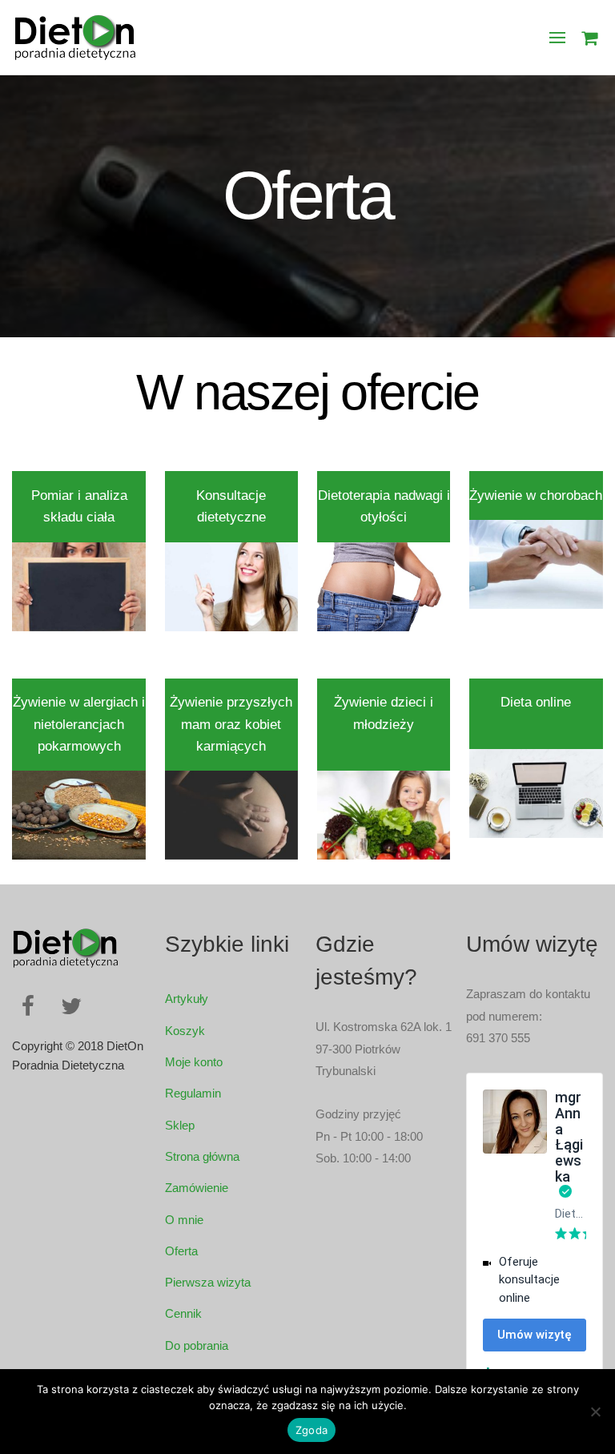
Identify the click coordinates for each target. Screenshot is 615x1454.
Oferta (181, 1251)
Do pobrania (196, 1345)
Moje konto (194, 1062)
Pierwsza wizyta (208, 1282)
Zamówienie (196, 1187)
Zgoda (311, 1430)
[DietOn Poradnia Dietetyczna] (74, 51)
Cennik (183, 1313)
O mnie (184, 1219)
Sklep (180, 1125)
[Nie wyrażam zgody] (595, 1412)
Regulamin (193, 1093)
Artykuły (186, 998)
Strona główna (202, 1156)
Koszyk (185, 1030)
